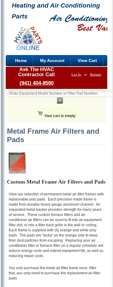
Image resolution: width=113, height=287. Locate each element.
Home (21, 60)
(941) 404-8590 (37, 83)
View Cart (87, 60)
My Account (52, 60)
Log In (76, 74)
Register (95, 74)
